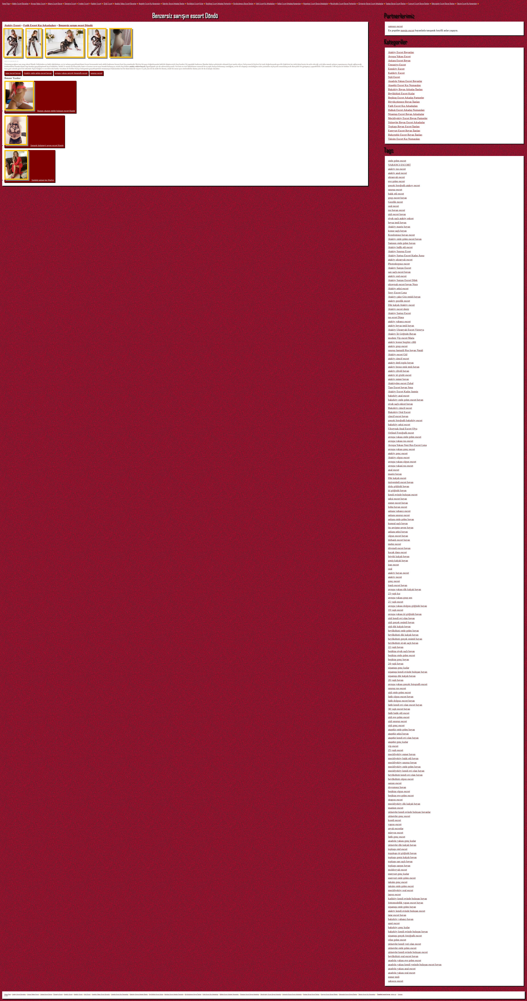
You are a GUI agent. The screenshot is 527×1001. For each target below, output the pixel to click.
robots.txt (393, 994)
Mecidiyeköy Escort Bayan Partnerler (343, 3)
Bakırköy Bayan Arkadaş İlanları (173, 3)
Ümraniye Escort (70, 3)
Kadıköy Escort (96, 3)
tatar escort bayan (13, 73)
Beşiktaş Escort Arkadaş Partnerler (218, 3)
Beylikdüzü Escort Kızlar (195, 3)
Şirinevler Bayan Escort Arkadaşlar (370, 3)
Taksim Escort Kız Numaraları (467, 3)
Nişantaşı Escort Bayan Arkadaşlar (315, 3)
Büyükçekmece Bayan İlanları (243, 3)
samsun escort (395, 26)
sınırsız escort (96, 73)
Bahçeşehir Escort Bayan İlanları (443, 3)
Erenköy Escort (83, 3)
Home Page (6, 3)
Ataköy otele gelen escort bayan (38, 73)
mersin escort (407, 30)
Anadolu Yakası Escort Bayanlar (125, 3)
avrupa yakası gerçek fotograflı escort (71, 73)
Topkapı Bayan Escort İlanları (396, 3)
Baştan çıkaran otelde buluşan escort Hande (56, 111)
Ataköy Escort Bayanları (20, 3)
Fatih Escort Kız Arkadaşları (265, 3)
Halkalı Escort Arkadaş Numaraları (289, 3)
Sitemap (400, 994)
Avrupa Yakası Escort (38, 3)
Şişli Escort (108, 3)
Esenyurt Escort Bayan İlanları (418, 3)
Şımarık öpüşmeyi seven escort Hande (47, 145)
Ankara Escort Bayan (55, 3)
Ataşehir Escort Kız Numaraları (149, 3)
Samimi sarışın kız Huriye (43, 180)
